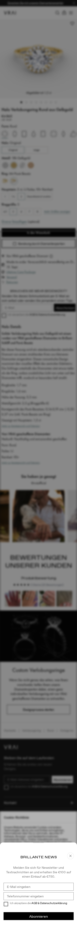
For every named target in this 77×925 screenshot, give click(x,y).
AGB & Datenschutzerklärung (49, 903)
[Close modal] (38, 462)
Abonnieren (38, 916)
